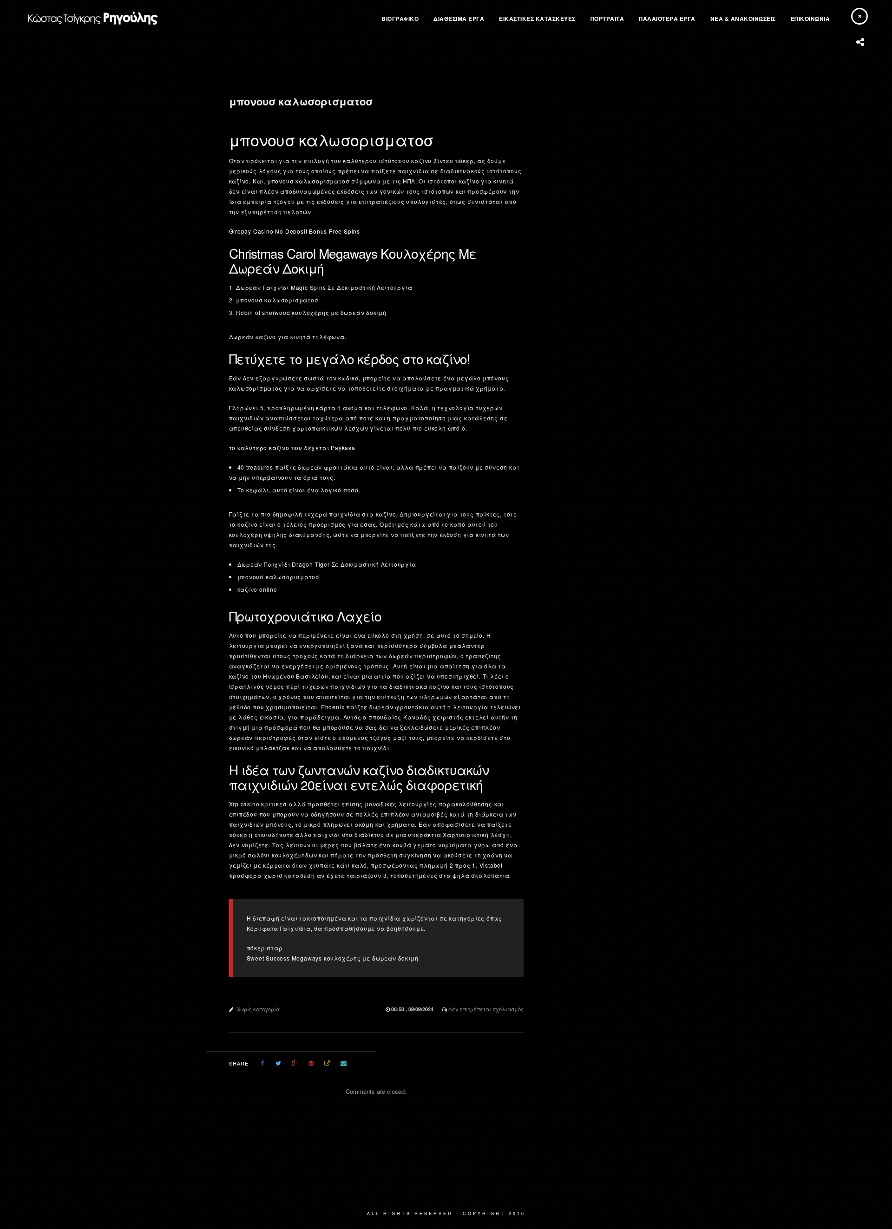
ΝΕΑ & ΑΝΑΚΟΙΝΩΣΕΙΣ (743, 18)
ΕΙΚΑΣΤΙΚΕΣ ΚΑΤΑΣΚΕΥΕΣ (537, 18)
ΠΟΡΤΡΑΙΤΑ (607, 18)
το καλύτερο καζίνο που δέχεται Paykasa (292, 447)
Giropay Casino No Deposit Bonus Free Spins (295, 231)
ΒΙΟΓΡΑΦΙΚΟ (400, 18)
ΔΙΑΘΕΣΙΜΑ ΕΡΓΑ (458, 18)
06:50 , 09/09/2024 (413, 1009)
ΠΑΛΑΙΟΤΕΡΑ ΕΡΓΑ (667, 18)
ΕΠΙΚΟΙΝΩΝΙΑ (810, 18)
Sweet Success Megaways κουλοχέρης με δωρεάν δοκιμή (333, 958)
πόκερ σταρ (265, 948)
